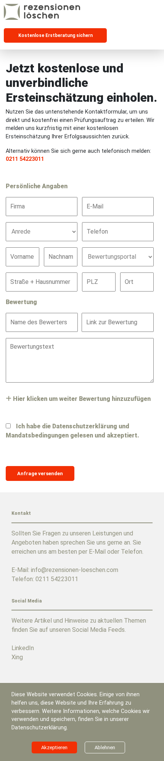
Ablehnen (105, 747)
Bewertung (21, 302)
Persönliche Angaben (37, 186)
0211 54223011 (25, 159)
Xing (17, 657)
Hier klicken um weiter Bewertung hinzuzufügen (81, 398)
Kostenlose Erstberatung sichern (55, 35)
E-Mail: (64, 570)
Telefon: (44, 579)
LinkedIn (22, 648)
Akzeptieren (54, 747)
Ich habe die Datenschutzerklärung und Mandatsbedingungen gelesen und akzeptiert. (72, 431)
